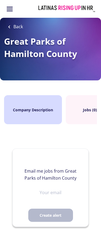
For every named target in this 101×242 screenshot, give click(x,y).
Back (17, 27)
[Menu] (10, 9)
